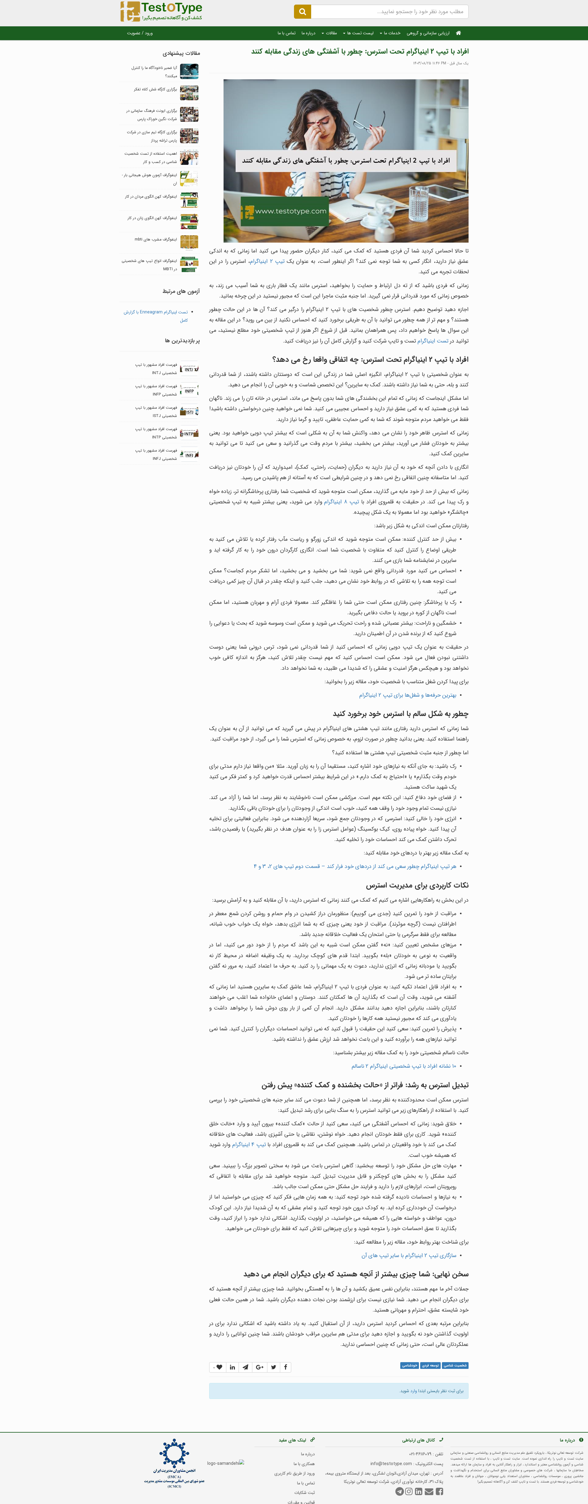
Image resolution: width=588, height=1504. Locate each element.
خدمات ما (392, 33)
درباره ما (308, 33)
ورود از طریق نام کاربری (294, 1473)
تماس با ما (287, 33)
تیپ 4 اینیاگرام (249, 1144)
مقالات (331, 33)
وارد (413, 1391)
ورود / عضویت (140, 33)
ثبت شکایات (304, 1492)
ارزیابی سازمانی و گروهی (428, 33)
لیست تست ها (360, 33)
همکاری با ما (304, 1463)
